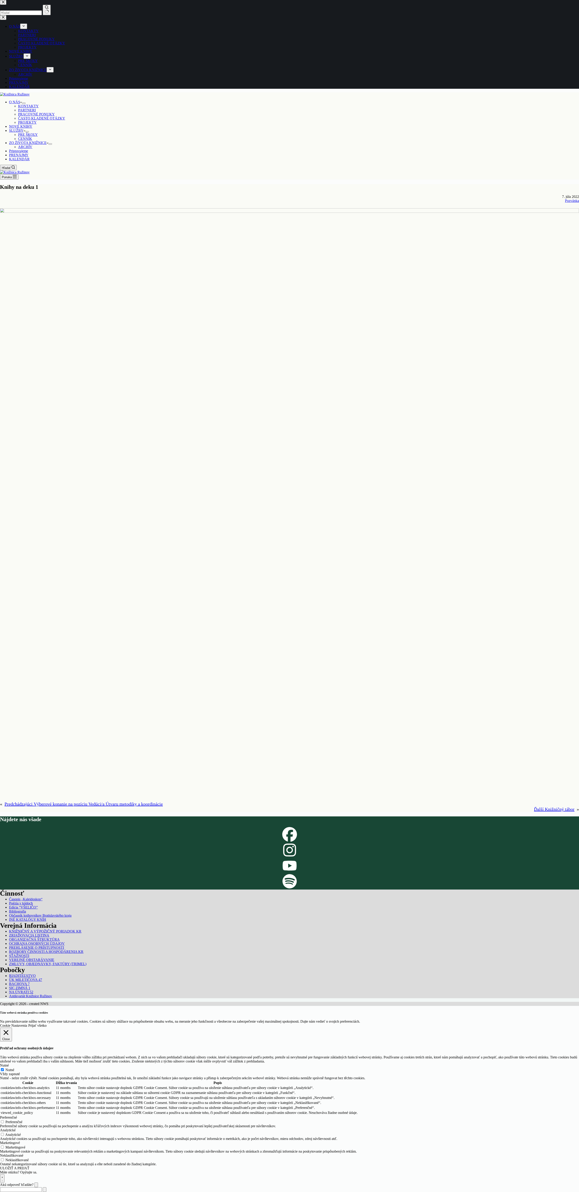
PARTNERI (27, 110)
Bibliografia (17, 911)
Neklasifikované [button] (11, 1155)
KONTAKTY (28, 106)
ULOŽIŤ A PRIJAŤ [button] (14, 1168)
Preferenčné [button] (8, 1117)
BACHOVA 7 (19, 984)
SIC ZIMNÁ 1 (19, 988)
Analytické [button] (8, 1130)
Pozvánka (572, 201)
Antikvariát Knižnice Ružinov (30, 996)
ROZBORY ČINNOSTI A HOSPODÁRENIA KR (46, 952)
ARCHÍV (25, 147)
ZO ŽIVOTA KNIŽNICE (28, 143)
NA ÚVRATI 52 (21, 992)
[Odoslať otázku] (44, 1189)
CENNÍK (25, 139)
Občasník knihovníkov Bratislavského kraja (40, 915)
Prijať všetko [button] (37, 1025)
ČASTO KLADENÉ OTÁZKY (41, 118)
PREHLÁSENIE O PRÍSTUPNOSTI (36, 948)
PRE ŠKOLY (28, 135)
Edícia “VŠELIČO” (23, 907)
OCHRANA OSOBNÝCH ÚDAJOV (37, 943)
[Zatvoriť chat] (36, 1184)
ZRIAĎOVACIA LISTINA (29, 935)
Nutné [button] (4, 1065)
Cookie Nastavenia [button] (13, 1025)
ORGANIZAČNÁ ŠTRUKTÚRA (34, 939)
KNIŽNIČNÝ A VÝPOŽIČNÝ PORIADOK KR (45, 931)
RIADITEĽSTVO (22, 976)
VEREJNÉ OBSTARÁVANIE (31, 960)
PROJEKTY (27, 122)
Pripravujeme (18, 151)
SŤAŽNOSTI (19, 956)
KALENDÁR (19, 159)
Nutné (9, 1070)
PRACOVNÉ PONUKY (36, 114)
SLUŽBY (16, 130)
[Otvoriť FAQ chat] (2, 1178)
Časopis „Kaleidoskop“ (26, 899)
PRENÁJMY (18, 155)
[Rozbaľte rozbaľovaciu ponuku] (24, 103)
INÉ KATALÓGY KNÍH (27, 919)
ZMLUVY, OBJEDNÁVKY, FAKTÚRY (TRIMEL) (47, 964)
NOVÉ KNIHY (20, 126)
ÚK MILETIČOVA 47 (25, 980)
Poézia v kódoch (21, 903)
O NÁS (14, 102)
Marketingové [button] (10, 1143)
